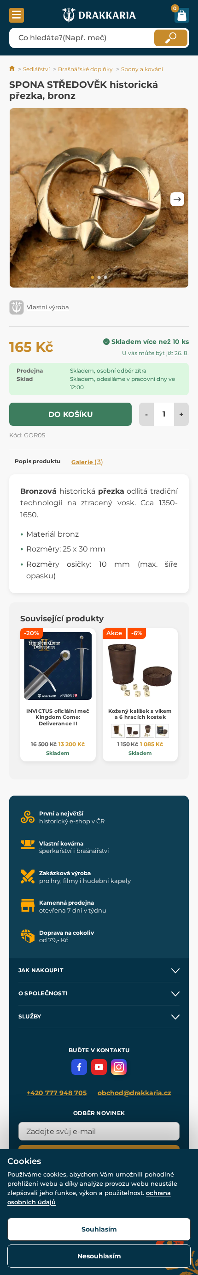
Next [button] (177, 199)
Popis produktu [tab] (37, 461)
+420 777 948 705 (57, 1093)
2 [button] (99, 278)
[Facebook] (79, 1067)
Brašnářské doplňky (85, 69)
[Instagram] (119, 1067)
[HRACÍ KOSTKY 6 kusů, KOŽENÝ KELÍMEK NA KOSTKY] (118, 731)
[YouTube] (99, 1067)
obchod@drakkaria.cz (134, 1093)
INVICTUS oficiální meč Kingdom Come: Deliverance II (58, 717)
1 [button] (92, 278)
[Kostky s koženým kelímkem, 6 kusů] (147, 731)
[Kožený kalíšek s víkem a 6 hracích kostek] (133, 731)
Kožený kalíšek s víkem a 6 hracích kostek (140, 714)
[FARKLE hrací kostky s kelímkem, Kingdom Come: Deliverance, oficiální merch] (162, 731)
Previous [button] (21, 199)
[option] (99, 199)
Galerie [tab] (87, 462)
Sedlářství (36, 69)
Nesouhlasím (99, 1256)
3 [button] (105, 278)
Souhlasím (99, 1229)
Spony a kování (142, 69)
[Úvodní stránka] (12, 69)
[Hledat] (170, 38)
